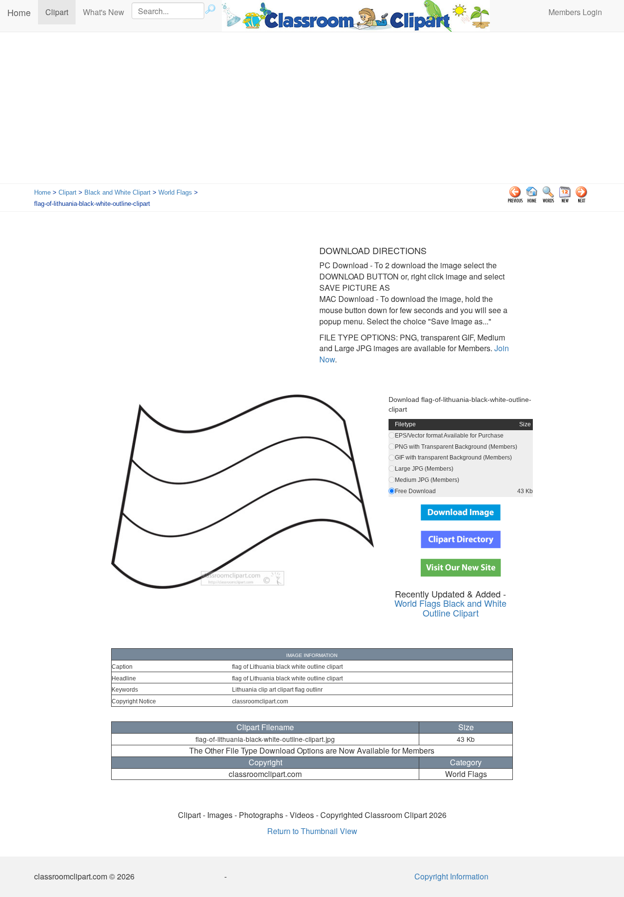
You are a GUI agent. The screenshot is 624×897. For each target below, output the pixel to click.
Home (19, 12)
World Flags (175, 192)
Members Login (575, 12)
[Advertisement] (312, 110)
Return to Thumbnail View (312, 831)
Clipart (60, 12)
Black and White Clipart (117, 192)
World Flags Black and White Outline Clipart (450, 608)
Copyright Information (451, 876)
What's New (103, 12)
